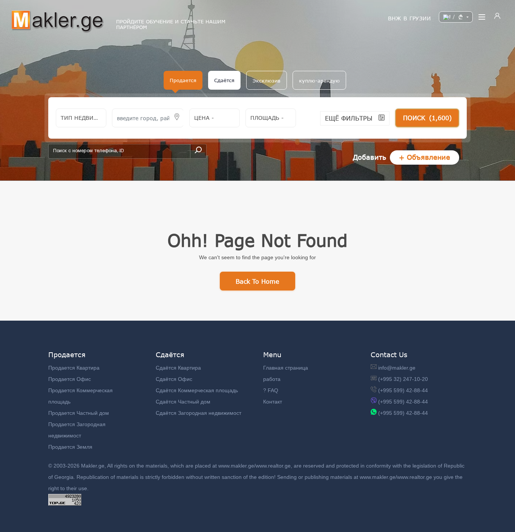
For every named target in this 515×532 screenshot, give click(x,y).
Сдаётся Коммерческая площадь (197, 390)
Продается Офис (69, 379)
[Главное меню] (481, 16)
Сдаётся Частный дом (183, 402)
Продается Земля (70, 447)
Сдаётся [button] (224, 80)
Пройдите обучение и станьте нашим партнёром (170, 25)
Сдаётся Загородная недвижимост (198, 413)
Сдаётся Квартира (178, 368)
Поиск (427, 117)
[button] (266, 80)
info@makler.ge (396, 368)
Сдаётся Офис (174, 379)
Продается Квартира (74, 368)
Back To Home (257, 281)
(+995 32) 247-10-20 (403, 379)
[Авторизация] (497, 17)
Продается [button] (183, 80)
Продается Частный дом (78, 413)
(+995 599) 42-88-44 (403, 390)
